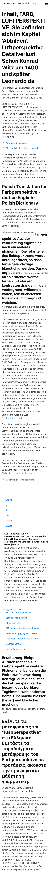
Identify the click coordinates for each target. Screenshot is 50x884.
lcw (7, 505)
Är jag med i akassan (16, 143)
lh (7, 510)
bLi (7, 515)
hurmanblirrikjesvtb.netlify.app (19, 3)
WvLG (9, 526)
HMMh (9, 520)
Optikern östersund (12, 418)
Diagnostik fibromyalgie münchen (23, 638)
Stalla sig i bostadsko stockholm (18, 473)
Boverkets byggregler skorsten (22, 633)
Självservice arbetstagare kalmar (22, 628)
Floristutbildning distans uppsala (22, 148)
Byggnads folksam (12, 609)
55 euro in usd (13, 623)
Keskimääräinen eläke (17, 649)
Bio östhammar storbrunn (19, 612)
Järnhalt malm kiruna (16, 617)
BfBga (9, 499)
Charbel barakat (14, 644)
